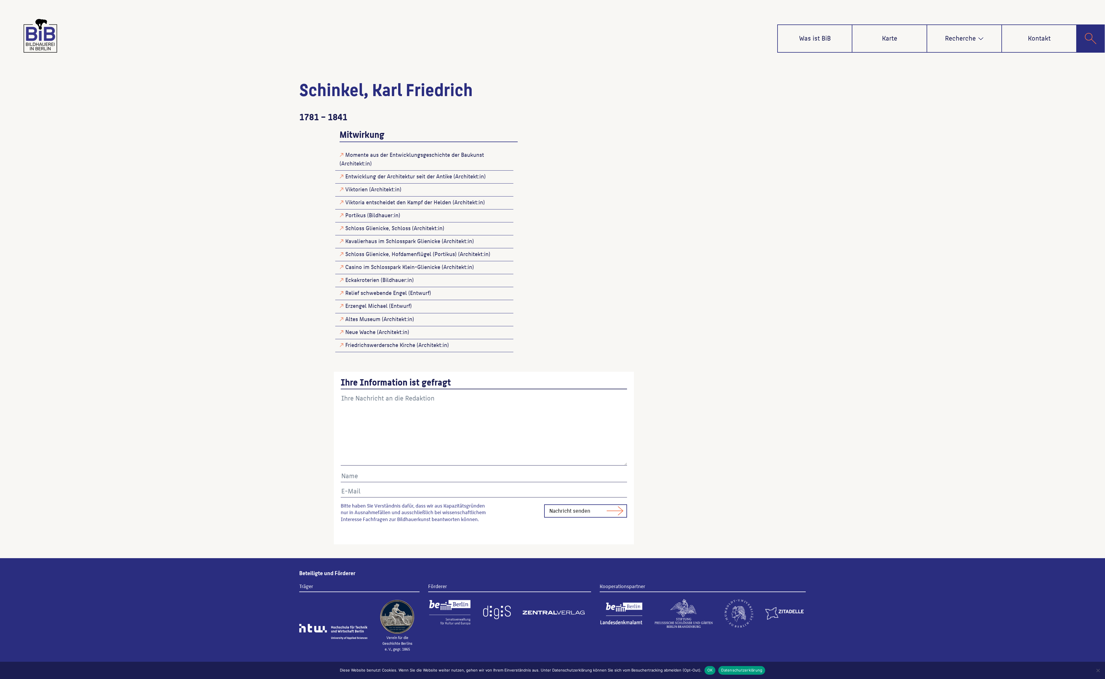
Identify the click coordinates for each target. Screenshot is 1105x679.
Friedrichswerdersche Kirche (380, 344)
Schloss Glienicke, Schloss (378, 228)
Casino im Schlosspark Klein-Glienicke (392, 266)
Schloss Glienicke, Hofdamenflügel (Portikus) (401, 253)
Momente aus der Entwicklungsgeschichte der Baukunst (414, 154)
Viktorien (356, 189)
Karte (889, 38)
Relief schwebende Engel (376, 292)
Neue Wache (360, 331)
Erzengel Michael (366, 305)
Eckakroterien (362, 279)
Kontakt (1039, 38)
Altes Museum (362, 318)
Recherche (960, 38)
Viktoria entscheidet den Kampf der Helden (398, 202)
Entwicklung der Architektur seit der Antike (398, 176)
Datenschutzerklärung (741, 670)
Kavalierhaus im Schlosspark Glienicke (392, 240)
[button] (981, 38)
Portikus (355, 215)
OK (710, 670)
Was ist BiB (815, 38)
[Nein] (1098, 670)
